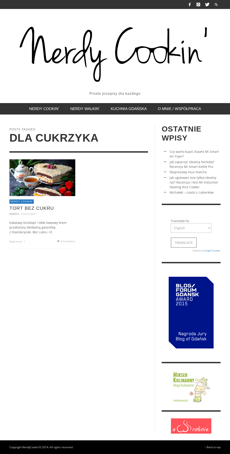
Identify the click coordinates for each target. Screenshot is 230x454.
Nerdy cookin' (21, 201)
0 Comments (67, 241)
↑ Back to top (213, 447)
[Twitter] (207, 4)
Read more (16, 241)
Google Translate (212, 250)
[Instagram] (198, 4)
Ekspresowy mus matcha (188, 172)
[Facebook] (190, 4)
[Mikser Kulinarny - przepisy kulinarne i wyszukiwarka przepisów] (191, 386)
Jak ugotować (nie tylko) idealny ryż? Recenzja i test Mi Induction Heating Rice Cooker (194, 182)
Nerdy (14, 214)
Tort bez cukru (31, 207)
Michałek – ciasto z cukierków (192, 192)
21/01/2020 (28, 214)
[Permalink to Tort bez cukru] (42, 177)
